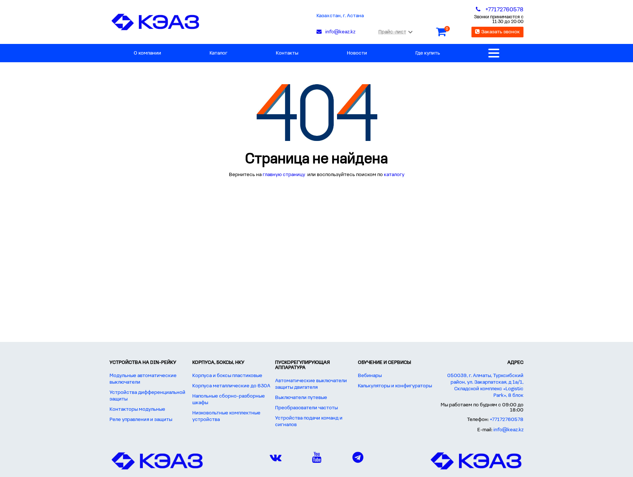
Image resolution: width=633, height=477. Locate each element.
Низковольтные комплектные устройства (226, 416)
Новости (357, 53)
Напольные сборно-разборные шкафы (228, 400)
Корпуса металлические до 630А (231, 386)
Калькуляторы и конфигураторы (395, 386)
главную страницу (284, 175)
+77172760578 (506, 419)
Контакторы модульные (137, 409)
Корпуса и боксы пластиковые (227, 376)
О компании (147, 53)
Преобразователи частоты (306, 408)
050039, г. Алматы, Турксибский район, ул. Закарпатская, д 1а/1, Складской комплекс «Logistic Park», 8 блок (485, 385)
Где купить (427, 53)
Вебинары (370, 376)
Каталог (218, 53)
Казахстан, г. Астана (340, 16)
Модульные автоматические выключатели (143, 379)
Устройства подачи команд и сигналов (309, 421)
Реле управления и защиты (141, 419)
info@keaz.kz (508, 430)
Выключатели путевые (301, 397)
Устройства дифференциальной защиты (147, 396)
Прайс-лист (392, 32)
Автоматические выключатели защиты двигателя (311, 384)
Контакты (287, 53)
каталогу (394, 175)
